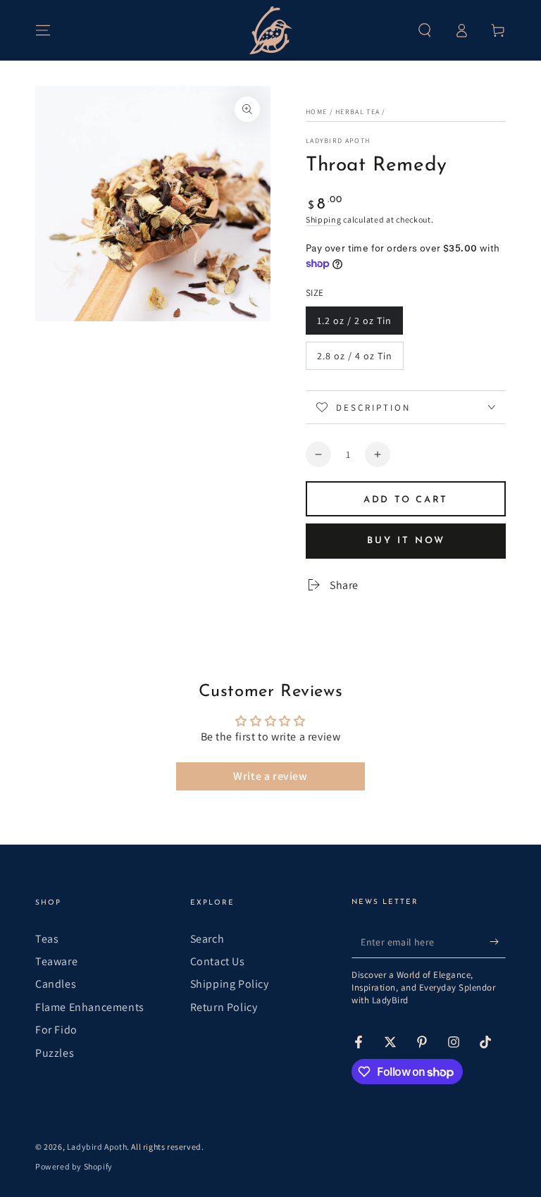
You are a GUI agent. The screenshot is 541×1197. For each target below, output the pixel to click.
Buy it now (406, 540)
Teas (46, 938)
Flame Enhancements (89, 1007)
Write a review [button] (270, 776)
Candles (55, 983)
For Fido (56, 1029)
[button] (424, 30)
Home (316, 111)
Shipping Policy (229, 983)
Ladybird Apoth (338, 140)
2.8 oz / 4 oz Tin (354, 359)
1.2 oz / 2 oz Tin (354, 324)
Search (207, 938)
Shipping (324, 219)
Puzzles (54, 1053)
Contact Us (217, 961)
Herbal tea (357, 111)
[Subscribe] (498, 941)
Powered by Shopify (74, 1166)
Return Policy (224, 1007)
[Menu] (43, 30)
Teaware (56, 961)
